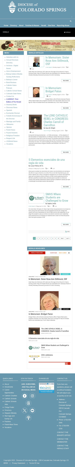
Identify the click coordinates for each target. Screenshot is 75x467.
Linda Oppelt (49, 67)
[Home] (64, 32)
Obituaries (66, 309)
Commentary (65, 274)
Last (67, 238)
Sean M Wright (47, 130)
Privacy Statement (18, 463)
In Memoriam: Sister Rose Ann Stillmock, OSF (36, 61)
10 (58, 238)
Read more (66, 80)
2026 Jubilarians (47, 355)
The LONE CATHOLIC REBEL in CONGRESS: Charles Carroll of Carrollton (35, 122)
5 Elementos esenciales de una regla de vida (47, 161)
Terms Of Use (34, 463)
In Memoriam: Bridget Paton (36, 92)
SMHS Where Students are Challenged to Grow (36, 198)
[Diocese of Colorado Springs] (37, 7)
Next (62, 238)
